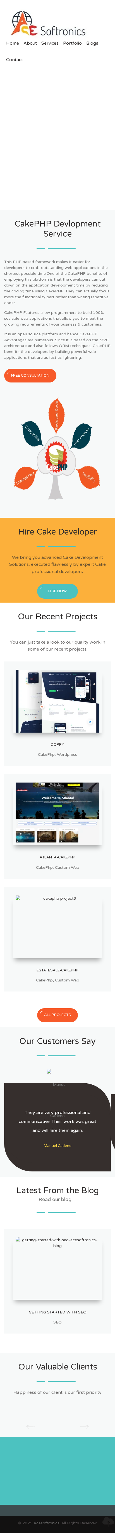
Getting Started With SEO (58, 1312)
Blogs (92, 43)
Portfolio (72, 43)
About (30, 43)
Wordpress (67, 754)
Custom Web (67, 867)
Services (50, 43)
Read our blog (55, 1199)
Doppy (57, 744)
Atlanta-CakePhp (57, 857)
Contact (14, 59)
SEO (57, 1322)
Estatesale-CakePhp (57, 970)
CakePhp (46, 754)
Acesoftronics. (46, 1523)
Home (12, 43)
